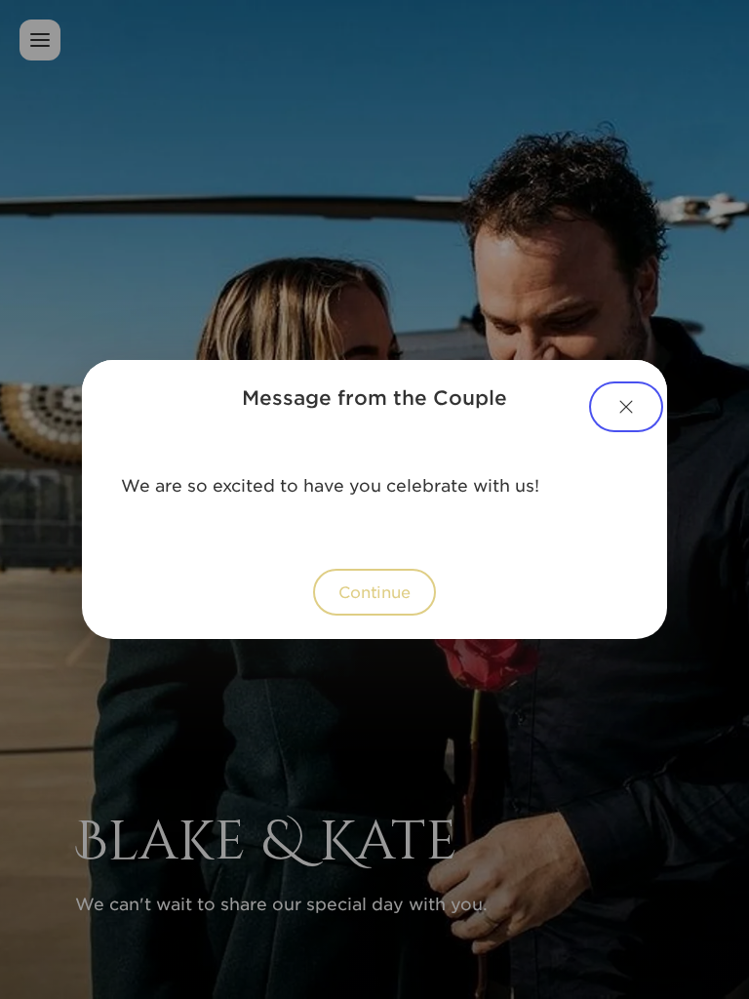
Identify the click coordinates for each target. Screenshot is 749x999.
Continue (374, 591)
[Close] (626, 406)
